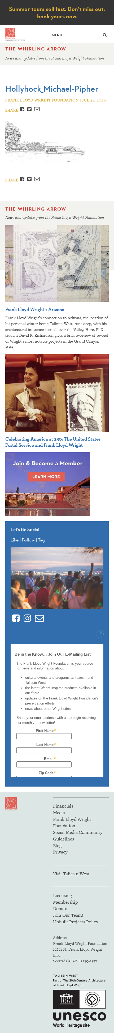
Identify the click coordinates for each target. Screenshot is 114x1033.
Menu (57, 35)
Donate (60, 908)
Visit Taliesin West (71, 873)
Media (59, 812)
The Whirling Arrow (35, 49)
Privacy (60, 852)
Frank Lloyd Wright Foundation (72, 822)
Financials (63, 806)
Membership (65, 902)
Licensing (62, 895)
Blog (57, 845)
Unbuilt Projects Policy (75, 922)
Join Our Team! (68, 915)
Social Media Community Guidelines (77, 835)
